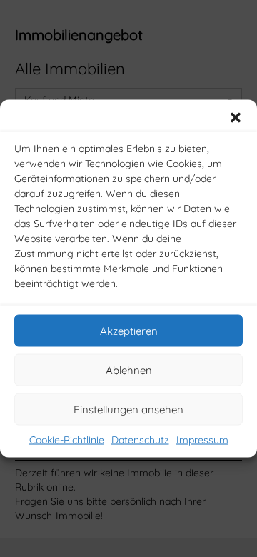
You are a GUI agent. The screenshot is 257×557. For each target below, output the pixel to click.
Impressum (202, 439)
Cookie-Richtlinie (66, 439)
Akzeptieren (129, 330)
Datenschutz (140, 439)
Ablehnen (129, 369)
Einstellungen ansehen (128, 409)
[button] (235, 118)
